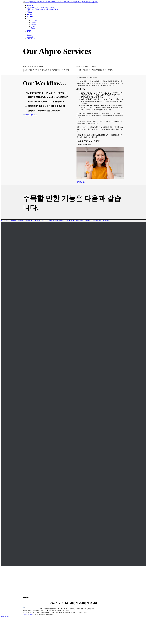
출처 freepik (80, 182)
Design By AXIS (28, 614)
